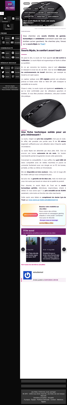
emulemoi (51, 25)
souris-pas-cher (29, 16)
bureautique (27, 8)
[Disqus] (43, 307)
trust (43, 8)
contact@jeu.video (46, 223)
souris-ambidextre (53, 16)
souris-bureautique (52, 12)
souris (36, 8)
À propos (27, 399)
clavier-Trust (41, 16)
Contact (53, 399)
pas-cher (41, 12)
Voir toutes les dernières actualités (33, 264)
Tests (42, 3)
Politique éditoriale (43, 399)
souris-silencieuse (29, 12)
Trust (42, 44)
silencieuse (51, 8)
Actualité (35, 3)
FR (2, 13)
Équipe (33, 399)
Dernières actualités (40, 398)
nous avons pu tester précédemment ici (43, 200)
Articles (26, 3)
